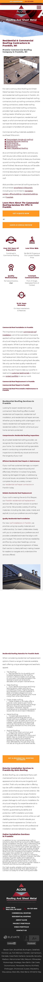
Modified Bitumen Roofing (17, 141)
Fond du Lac (7, 953)
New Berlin (26, 962)
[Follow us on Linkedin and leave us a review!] (11, 944)
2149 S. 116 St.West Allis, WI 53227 (13, 908)
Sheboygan (8, 969)
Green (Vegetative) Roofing (17, 148)
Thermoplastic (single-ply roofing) (19, 139)
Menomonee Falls (17, 959)
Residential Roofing (21, 916)
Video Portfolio (21, 927)
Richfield (35, 965)
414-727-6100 (32, 908)
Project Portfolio (21, 923)
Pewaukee (20, 965)
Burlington (27, 950)
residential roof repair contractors (19, 484)
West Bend (24, 972)
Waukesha (34, 969)
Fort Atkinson (17, 953)
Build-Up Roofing (13, 145)
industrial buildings (30, 194)
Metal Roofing (12, 146)
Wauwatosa (6, 972)
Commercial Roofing (21, 913)
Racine (28, 965)
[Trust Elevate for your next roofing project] (12, 938)
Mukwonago (8, 962)
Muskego (17, 962)
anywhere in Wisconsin (23, 188)
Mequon (28, 959)
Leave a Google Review (21, 225)
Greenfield (13, 956)
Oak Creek (36, 962)
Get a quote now (21, 213)
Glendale (4, 956)
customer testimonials (20, 373)
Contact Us (21, 930)
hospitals (9, 197)
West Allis (16, 972)
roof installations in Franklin (20, 523)
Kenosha (37, 956)
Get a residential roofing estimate (21, 759)
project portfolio (12, 376)
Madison (5, 959)
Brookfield (18, 950)
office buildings (15, 194)
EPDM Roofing (12, 143)
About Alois (21, 920)
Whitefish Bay (35, 972)
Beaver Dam (8, 950)
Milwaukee (36, 959)
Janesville (30, 956)
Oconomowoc (9, 965)
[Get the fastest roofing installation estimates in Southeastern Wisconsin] (21, 892)
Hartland (21, 956)
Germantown (36, 953)
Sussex (26, 969)
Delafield (35, 950)
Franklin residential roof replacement (20, 500)
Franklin (27, 953)
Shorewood (18, 969)
